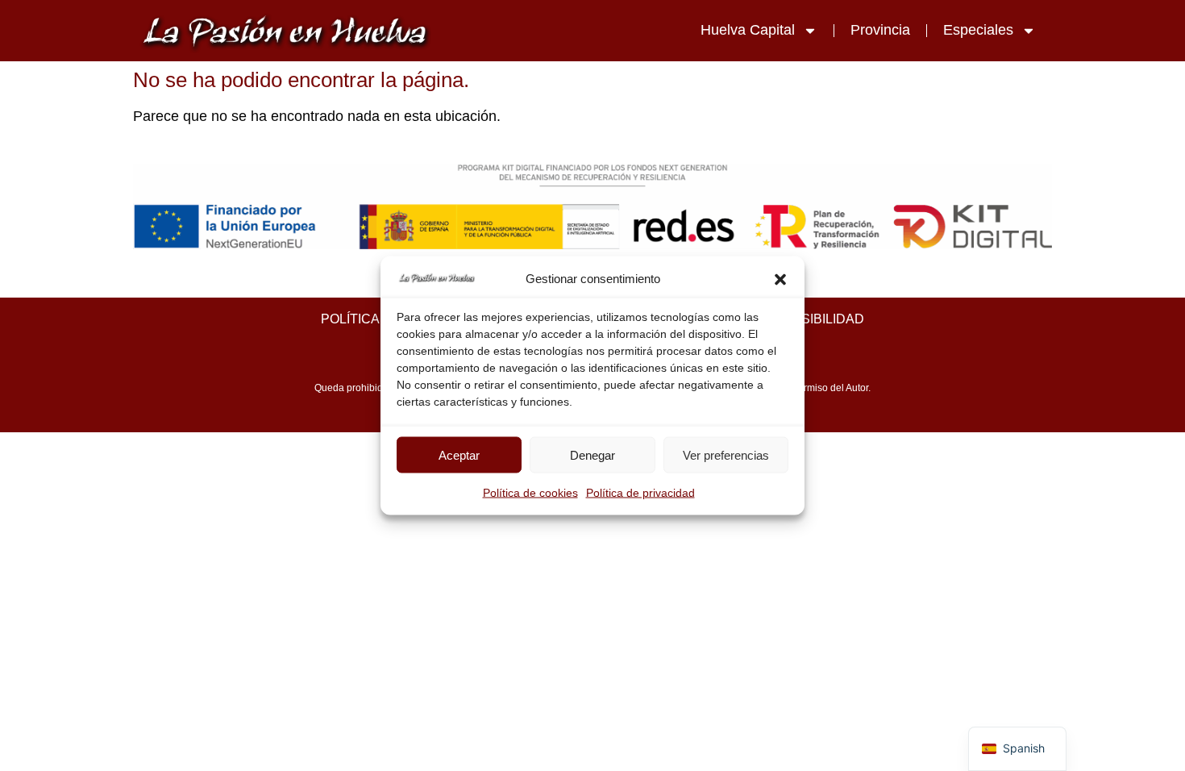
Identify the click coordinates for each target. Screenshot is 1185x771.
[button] (780, 279)
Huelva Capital (748, 30)
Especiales (978, 30)
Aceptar (459, 454)
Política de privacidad (640, 492)
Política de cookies (530, 492)
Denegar (592, 454)
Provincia (880, 30)
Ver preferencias (726, 454)
